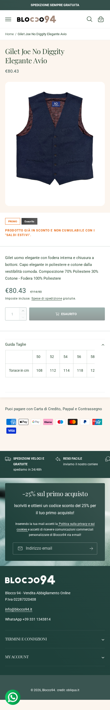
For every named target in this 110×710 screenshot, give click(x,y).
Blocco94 (48, 690)
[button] (8, 19)
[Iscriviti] (91, 548)
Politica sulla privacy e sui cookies (56, 526)
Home (9, 34)
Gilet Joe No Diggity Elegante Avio (42, 34)
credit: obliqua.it (68, 690)
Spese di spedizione (46, 298)
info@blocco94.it (18, 609)
